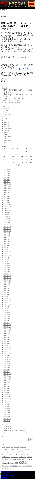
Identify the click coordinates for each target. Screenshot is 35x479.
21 (22, 160)
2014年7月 (6, 359)
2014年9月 (6, 355)
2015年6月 (6, 337)
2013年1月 (6, 396)
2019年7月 (6, 237)
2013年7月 (6, 384)
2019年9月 (6, 233)
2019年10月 (7, 231)
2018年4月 (6, 267)
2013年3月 (6, 392)
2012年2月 (6, 412)
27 (17, 162)
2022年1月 (6, 182)
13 (17, 157)
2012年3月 (6, 410)
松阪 (30, 459)
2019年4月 (6, 243)
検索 (31, 439)
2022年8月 (6, 178)
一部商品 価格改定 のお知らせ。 (13, 102)
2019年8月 (6, 235)
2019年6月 (6, 239)
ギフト (3, 452)
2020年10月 (7, 210)
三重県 (21, 457)
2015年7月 (6, 335)
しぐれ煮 (16, 447)
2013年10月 (7, 378)
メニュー (6, 116)
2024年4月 (6, 171)
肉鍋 (23, 466)
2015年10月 (7, 329)
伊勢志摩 (6, 124)
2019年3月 (6, 245)
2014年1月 (6, 372)
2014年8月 (6, 357)
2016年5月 (6, 314)
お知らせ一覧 (7, 426)
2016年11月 (7, 302)
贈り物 (29, 466)
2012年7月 (6, 402)
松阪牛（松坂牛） (8, 136)
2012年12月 (7, 398)
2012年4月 (6, 408)
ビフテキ (10, 454)
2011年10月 (7, 419)
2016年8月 (6, 308)
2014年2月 (6, 370)
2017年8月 (6, 284)
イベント (6, 112)
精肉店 (19, 466)
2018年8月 (6, 259)
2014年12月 (7, 349)
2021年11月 (7, 186)
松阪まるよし (8, 463)
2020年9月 (6, 212)
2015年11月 (7, 327)
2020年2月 (6, 222)
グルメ (8, 452)
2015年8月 (6, 333)
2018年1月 (6, 274)
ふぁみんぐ (12, 449)
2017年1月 (6, 298)
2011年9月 (6, 421)
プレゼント (17, 454)
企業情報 (6, 122)
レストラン (6, 457)
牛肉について (7, 140)
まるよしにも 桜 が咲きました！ (13, 98)
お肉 (12, 447)
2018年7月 (6, 261)
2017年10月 (7, 280)
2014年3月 (6, 368)
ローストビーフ (14, 457)
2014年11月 (7, 351)
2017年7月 (6, 286)
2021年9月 (6, 190)
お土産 (8, 447)
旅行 (23, 459)
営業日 (10, 459)
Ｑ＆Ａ (5, 142)
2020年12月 (7, 206)
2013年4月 (6, 390)
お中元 (3, 447)
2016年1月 (6, 323)
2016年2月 (6, 321)
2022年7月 (6, 180)
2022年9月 (6, 176)
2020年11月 (7, 208)
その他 (3, 81)
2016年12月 (7, 300)
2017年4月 (6, 292)
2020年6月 (6, 218)
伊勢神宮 (5, 459)
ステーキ (20, 452)
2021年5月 (6, 198)
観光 (25, 466)
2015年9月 (6, 331)
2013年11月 (7, 376)
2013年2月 (6, 394)
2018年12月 (7, 251)
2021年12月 (7, 184)
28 (22, 162)
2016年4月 (6, 316)
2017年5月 (6, 290)
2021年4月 (6, 200)
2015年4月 (6, 341)
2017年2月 (6, 296)
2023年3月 (6, 173)
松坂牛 (26, 459)
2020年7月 (6, 216)
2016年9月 (6, 306)
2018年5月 (6, 265)
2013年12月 (7, 374)
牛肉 (4, 138)
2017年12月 (7, 276)
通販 (3, 468)
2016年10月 (7, 304)
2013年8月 (6, 382)
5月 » (19, 165)
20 (17, 160)
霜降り (7, 468)
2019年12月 (7, 227)
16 (31, 157)
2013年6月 (6, 386)
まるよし (20, 449)
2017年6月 (6, 288)
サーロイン (13, 452)
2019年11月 (7, 229)
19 (13, 160)
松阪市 (5, 134)
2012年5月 (6, 406)
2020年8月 (6, 214)
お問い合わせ (7, 108)
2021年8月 (6, 192)
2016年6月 (6, 312)
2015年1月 (6, 347)
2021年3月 (6, 202)
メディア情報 (7, 114)
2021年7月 (6, 194)
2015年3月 (6, 343)
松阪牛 (23, 462)
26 (13, 162)
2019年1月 (6, 249)
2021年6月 (6, 196)
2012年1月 (6, 415)
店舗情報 (6, 130)
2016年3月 (6, 319)
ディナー (26, 452)
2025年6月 (6, 169)
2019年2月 (6, 247)
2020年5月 (6, 220)
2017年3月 (6, 294)
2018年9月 (6, 257)
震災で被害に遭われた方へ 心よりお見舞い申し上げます (16, 24)
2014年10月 (7, 353)
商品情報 (6, 126)
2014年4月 (6, 365)
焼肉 (11, 466)
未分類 (5, 132)
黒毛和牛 (12, 468)
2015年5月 (6, 339)
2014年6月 (6, 361)
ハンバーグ (4, 454)
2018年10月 (7, 255)
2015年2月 (6, 345)
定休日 (19, 459)
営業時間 (15, 459)
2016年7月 (6, 310)
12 (13, 157)
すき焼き (5, 449)
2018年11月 (7, 253)
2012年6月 (6, 404)
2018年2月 (6, 272)
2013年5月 (6, 388)
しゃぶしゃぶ (23, 447)
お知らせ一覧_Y (8, 428)
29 (26, 162)
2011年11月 (6, 417)
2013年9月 (6, 380)
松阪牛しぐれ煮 (5, 465)
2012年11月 (7, 400)
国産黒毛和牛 (7, 128)
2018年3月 (6, 269)
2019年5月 (6, 241)
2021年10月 (7, 188)
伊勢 (25, 457)
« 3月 (15, 165)
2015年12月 (7, 325)
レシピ (5, 118)
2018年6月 (6, 263)
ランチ (23, 454)
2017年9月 (6, 282)
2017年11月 (7, 278)
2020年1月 (6, 225)
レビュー (6, 120)
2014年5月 (6, 363)
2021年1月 (6, 204)
